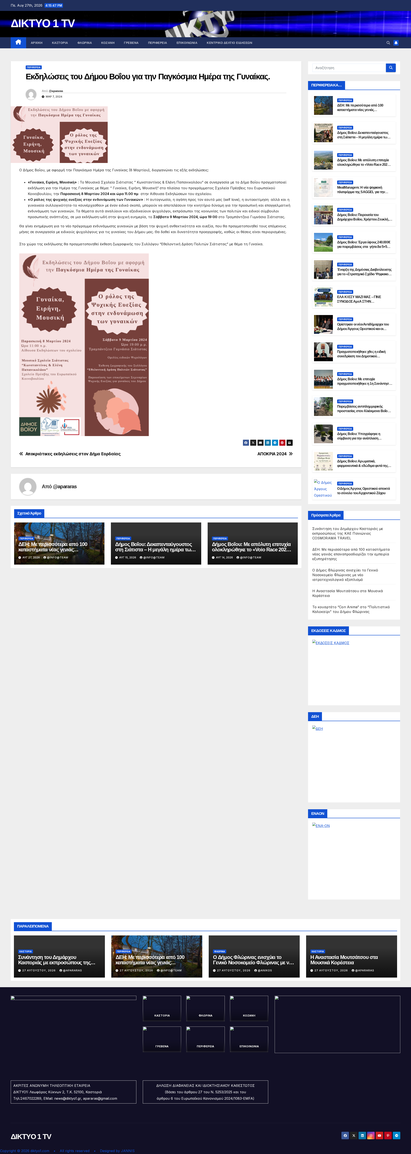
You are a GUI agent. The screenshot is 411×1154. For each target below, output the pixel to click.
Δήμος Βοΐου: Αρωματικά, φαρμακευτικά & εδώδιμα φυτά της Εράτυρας (362, 465)
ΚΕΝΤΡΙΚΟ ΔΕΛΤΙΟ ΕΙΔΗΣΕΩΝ (229, 42)
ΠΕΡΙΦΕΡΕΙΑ (157, 42)
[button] (388, 43)
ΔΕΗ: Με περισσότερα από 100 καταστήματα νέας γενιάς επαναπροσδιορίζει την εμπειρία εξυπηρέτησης (351, 554)
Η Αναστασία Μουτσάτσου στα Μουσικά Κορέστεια (344, 959)
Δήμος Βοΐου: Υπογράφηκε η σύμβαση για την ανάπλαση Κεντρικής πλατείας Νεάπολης (359, 438)
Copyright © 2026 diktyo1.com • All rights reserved (47, 1151)
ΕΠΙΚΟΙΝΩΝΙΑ (187, 42)
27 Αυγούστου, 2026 (39, 970)
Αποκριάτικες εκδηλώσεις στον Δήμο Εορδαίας (73, 453)
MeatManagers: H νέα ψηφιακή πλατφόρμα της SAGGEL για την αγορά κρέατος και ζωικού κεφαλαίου (364, 192)
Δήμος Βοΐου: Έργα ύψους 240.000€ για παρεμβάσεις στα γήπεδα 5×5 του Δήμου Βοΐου (363, 246)
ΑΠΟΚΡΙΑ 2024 (272, 453)
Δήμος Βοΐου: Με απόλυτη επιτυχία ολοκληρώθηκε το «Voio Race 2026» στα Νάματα (251, 549)
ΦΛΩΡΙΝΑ (84, 42)
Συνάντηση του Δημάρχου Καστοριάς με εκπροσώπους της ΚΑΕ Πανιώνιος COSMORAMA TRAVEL (347, 533)
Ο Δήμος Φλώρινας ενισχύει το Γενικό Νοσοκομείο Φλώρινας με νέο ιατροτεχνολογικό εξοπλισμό (345, 575)
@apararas (56, 91)
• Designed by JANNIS (114, 1151)
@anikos (265, 970)
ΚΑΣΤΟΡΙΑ (60, 42)
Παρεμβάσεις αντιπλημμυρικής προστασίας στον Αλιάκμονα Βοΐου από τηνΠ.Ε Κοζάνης (363, 411)
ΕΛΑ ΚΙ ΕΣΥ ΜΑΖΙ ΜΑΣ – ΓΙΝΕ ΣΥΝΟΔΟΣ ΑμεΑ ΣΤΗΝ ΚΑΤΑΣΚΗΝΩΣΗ (359, 301)
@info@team (57, 557)
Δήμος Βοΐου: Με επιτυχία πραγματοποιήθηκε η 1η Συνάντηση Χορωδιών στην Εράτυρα (364, 383)
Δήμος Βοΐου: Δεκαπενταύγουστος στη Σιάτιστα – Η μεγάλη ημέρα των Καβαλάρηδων (154, 549)
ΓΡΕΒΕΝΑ (131, 42)
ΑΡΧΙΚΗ (37, 42)
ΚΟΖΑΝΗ (108, 42)
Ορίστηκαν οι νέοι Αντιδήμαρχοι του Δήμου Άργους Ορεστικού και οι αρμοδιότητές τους (363, 329)
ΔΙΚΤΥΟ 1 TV (43, 23)
